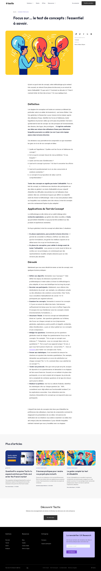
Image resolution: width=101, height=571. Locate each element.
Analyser (7, 548)
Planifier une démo (88, 3)
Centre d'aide (25, 545)
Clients (37, 3)
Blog (14, 12)
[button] (30, 3)
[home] (9, 3)
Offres (43, 3)
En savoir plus (50, 517)
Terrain (7, 542)
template (32, 350)
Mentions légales (72, 567)
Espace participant (46, 543)
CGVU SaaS (46, 567)
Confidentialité (63, 567)
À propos (44, 540)
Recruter (7, 540)
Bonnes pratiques (23, 12)
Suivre (7, 545)
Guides (24, 542)
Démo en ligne (25, 548)
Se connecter (75, 3)
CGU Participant (54, 567)
